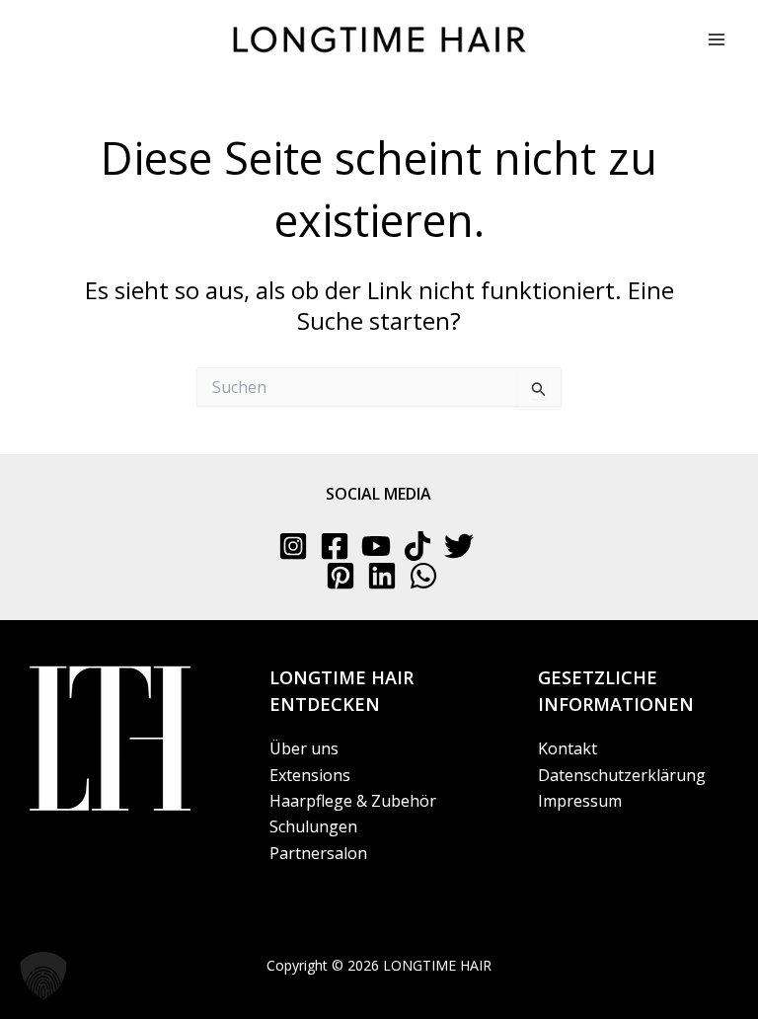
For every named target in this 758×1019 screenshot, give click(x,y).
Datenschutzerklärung (622, 775)
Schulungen (313, 826)
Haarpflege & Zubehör (352, 801)
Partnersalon (318, 853)
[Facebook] (334, 546)
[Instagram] (293, 546)
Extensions (309, 775)
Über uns (304, 748)
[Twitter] (459, 546)
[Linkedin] (382, 575)
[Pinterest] (340, 575)
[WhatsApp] (423, 575)
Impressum (580, 801)
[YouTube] (376, 546)
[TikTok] (417, 546)
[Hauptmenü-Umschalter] (716, 39)
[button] (43, 975)
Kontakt (567, 748)
